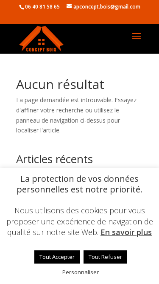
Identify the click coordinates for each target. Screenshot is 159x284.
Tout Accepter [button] (57, 257)
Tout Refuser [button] (105, 257)
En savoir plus (126, 232)
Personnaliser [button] (80, 272)
